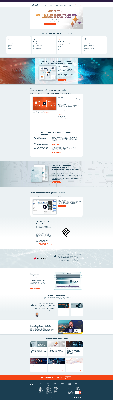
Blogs (54, 386)
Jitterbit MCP (48, 389)
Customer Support (70, 389)
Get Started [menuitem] (78, 5)
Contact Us (68, 377)
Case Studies (55, 387)
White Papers (55, 389)
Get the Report (56, 182)
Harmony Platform (48, 385)
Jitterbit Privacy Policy (39, 397)
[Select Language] (77, 2)
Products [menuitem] (45, 5)
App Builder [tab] (43, 196)
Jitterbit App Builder (48, 390)
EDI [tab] (48, 196)
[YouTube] (76, 397)
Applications (40, 388)
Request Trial (41, 390)
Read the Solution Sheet (56, 152)
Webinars (55, 390)
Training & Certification (71, 392)
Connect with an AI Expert (49, 24)
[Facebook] (78, 397)
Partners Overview (63, 385)
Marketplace (47, 391)
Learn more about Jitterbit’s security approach (43, 244)
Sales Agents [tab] (33, 93)
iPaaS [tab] (31, 196)
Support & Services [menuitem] (63, 5)
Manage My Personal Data (52, 397)
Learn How (54, 150)
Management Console (49, 392)
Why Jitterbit (76, 385)
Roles (40, 387)
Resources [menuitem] (56, 5)
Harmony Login (41, 391)
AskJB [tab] (52, 196)
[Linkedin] (74, 397)
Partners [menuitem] (70, 5)
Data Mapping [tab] (58, 196)
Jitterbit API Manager (49, 388)
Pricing (47, 393)
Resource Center (56, 385)
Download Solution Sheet (62, 24)
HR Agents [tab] (40, 93)
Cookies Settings (64, 397)
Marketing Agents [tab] (59, 93)
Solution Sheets (56, 388)
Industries (40, 389)
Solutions (40, 386)
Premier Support (70, 390)
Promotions (76, 388)
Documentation (70, 391)
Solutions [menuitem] (50, 5)
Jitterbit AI (40, 385)
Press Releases (77, 387)
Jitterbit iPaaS (48, 386)
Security (45, 397)
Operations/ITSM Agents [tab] (49, 93)
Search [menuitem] (73, 5)
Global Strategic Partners (63, 386)
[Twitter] (72, 397)
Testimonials (55, 391)
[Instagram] (80, 397)
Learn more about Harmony (36, 288)
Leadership (76, 386)
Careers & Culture (77, 389)
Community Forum (70, 393)
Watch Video (61, 80)
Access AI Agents (55, 144)
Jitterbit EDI (47, 387)
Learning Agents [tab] (67, 93)
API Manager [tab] (37, 196)
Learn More (60, 102)
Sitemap (59, 397)
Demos (54, 392)
